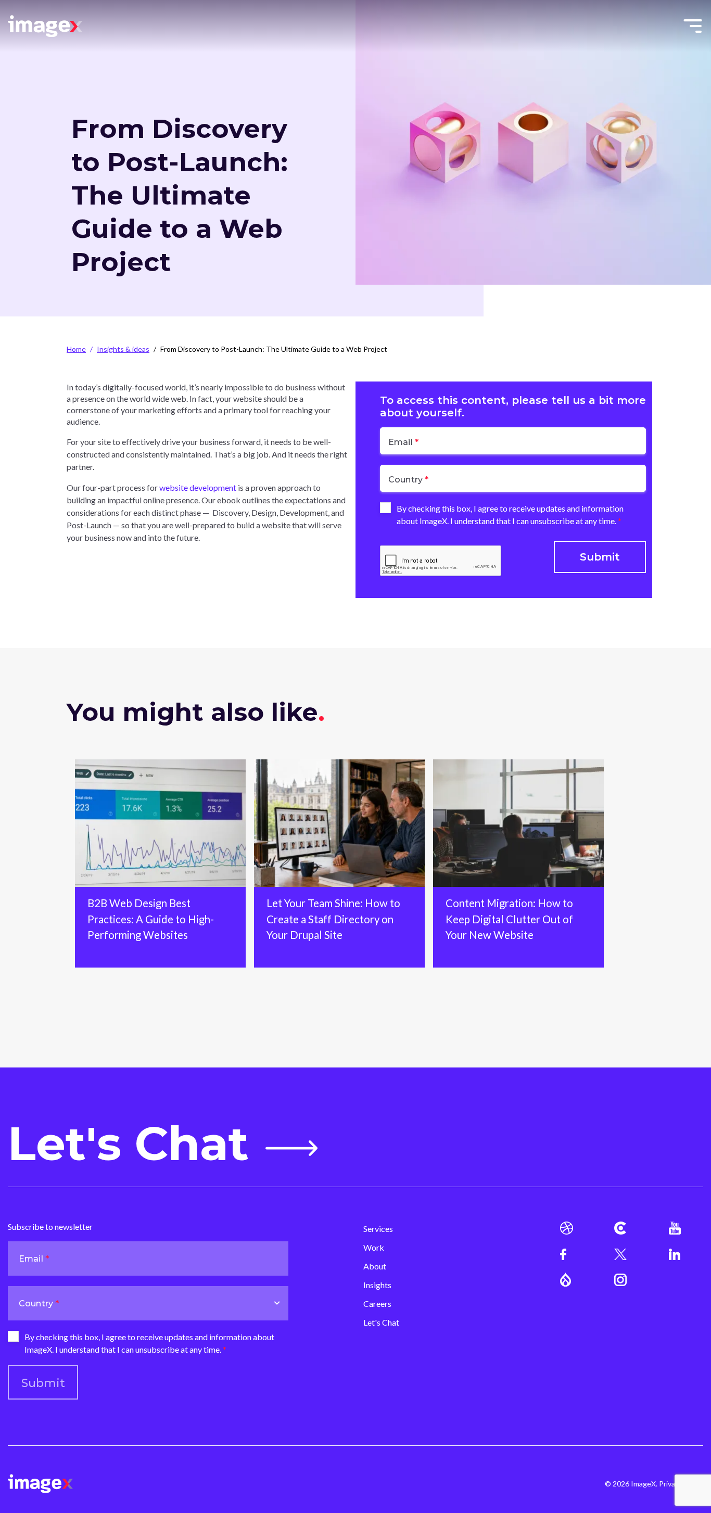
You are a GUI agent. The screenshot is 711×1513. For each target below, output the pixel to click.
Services (378, 1229)
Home (76, 349)
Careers (377, 1303)
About (374, 1266)
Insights (377, 1285)
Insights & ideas (123, 349)
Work (373, 1247)
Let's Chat (128, 1143)
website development (198, 487)
